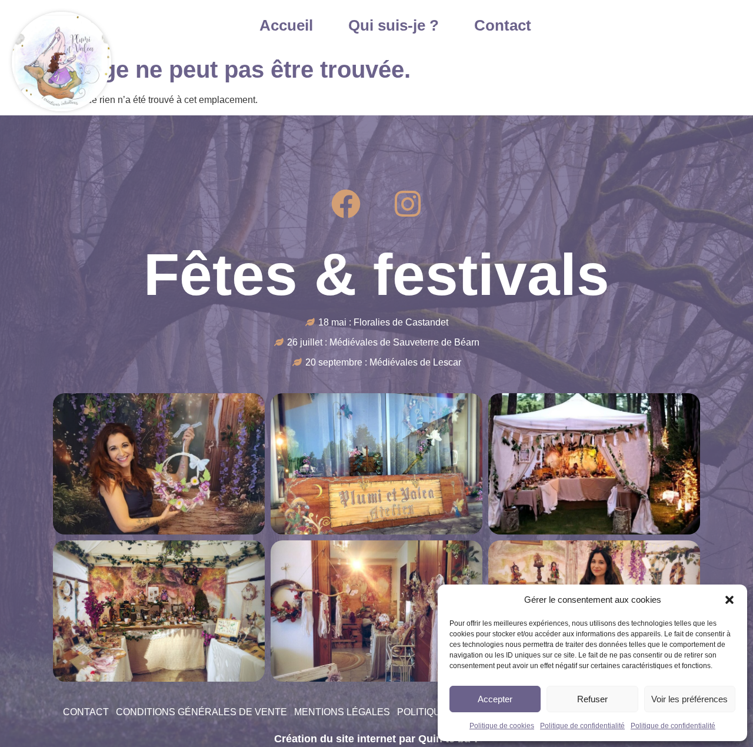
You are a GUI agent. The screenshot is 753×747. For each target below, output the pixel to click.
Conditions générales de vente (201, 712)
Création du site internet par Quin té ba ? (376, 739)
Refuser (592, 699)
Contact (502, 25)
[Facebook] (345, 203)
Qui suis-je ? (393, 25)
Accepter (495, 699)
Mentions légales (342, 712)
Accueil (286, 25)
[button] (729, 600)
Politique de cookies (501, 726)
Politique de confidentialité (582, 726)
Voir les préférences (689, 699)
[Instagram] (407, 203)
